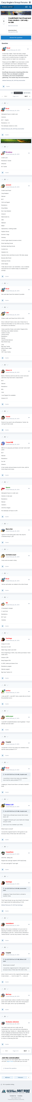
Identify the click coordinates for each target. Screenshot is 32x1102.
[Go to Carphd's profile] (3, 743)
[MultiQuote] (3, 86)
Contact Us (13, 1096)
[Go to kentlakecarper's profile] (3, 556)
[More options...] (28, 49)
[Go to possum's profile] (3, 186)
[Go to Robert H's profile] (3, 371)
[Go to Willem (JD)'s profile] (3, 805)
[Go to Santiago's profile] (3, 639)
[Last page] (30, 96)
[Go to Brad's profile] (4, 49)
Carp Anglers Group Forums (14, 2)
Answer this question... (10, 1068)
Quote (8, 86)
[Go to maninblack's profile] (3, 924)
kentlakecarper (11, 555)
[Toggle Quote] (4, 774)
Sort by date (27, 92)
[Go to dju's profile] (3, 604)
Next (26, 96)
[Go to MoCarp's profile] (3, 995)
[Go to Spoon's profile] (3, 488)
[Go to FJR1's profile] (3, 314)
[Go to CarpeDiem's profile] (3, 853)
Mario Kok (9, 529)
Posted (13, 50)
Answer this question (16, 37)
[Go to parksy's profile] (3, 691)
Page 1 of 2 (16, 96)
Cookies (20, 1096)
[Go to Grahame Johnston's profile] (3, 1023)
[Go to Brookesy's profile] (3, 153)
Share (8, 1077)
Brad (15, 30)
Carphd (8, 742)
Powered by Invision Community (16, 1099)
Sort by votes (18, 92)
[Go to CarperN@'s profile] (3, 443)
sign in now (10, 1061)
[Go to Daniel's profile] (3, 417)
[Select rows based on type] (12, 93)
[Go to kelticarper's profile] (3, 717)
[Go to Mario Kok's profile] (3, 530)
